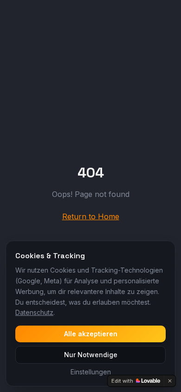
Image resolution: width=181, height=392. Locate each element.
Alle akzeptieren (90, 334)
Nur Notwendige (90, 355)
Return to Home (90, 216)
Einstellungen (91, 372)
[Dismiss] (169, 380)
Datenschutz (34, 312)
